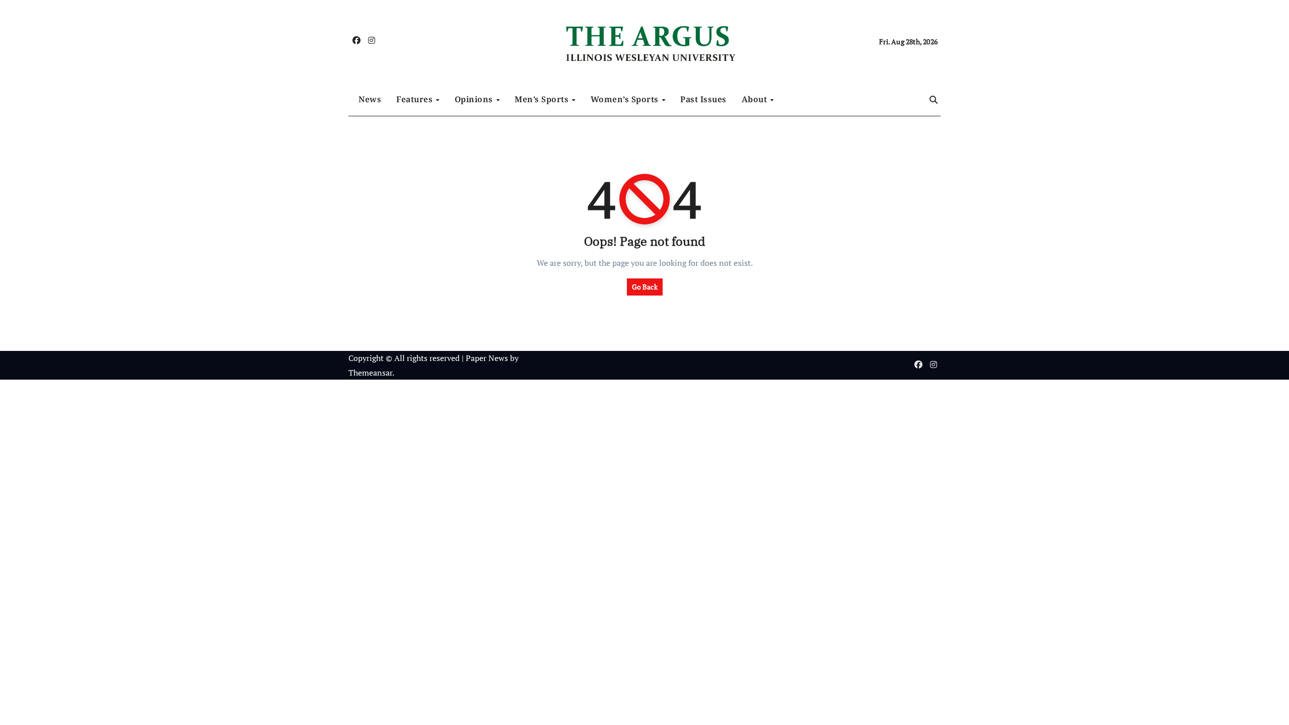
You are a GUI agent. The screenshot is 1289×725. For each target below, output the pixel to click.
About (755, 99)
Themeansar (370, 372)
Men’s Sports (543, 99)
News (370, 99)
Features (415, 99)
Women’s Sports (626, 99)
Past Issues (703, 99)
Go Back (645, 287)
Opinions (475, 99)
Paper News (487, 358)
